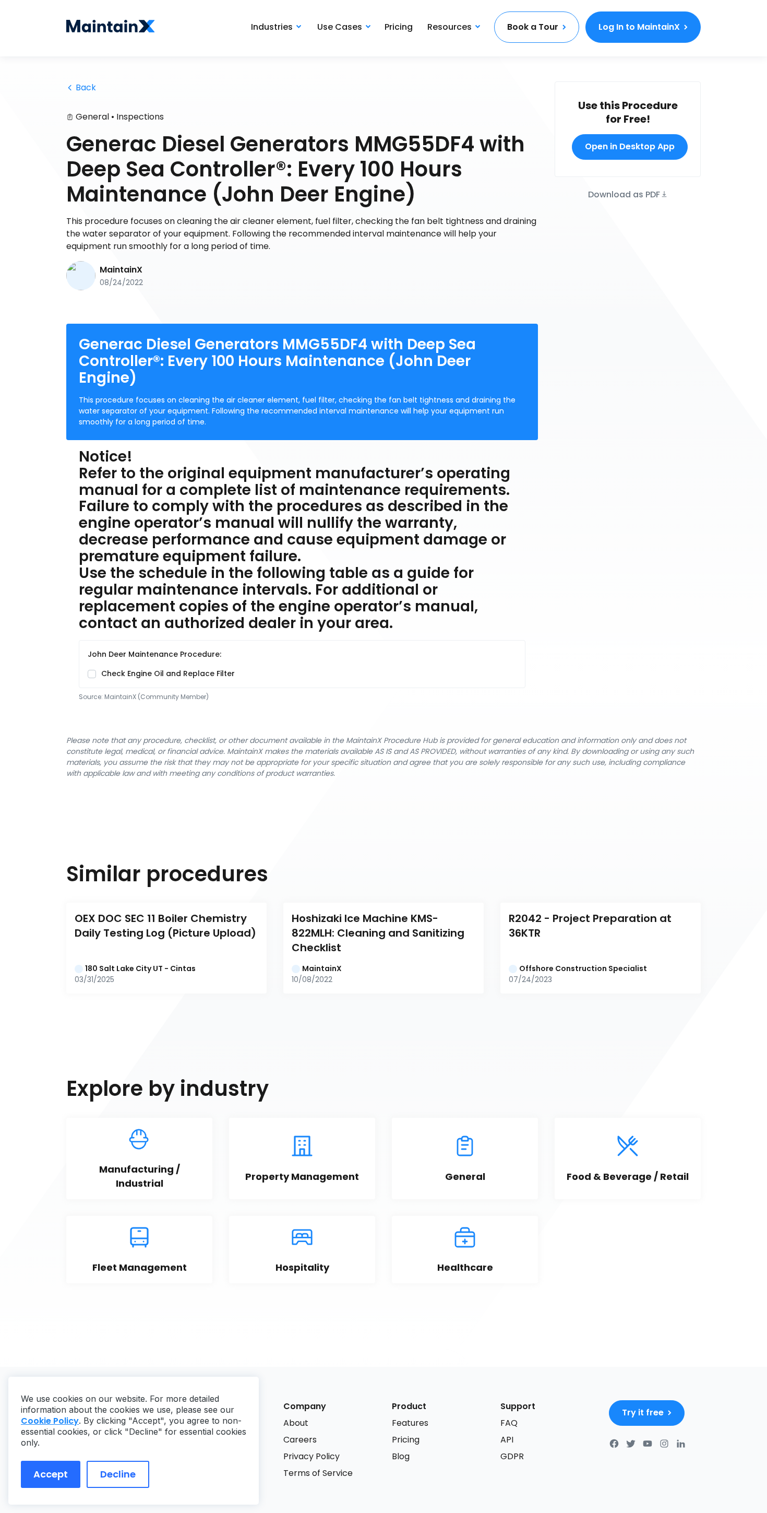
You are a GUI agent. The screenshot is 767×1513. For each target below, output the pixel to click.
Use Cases (339, 26)
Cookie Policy (50, 1421)
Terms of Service (318, 1473)
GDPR (512, 1456)
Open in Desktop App (630, 146)
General (92, 117)
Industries (272, 26)
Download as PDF (624, 193)
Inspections (140, 117)
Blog (401, 1456)
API (506, 1440)
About (295, 1423)
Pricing (399, 27)
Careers (300, 1440)
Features (410, 1423)
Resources (449, 26)
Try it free (643, 1412)
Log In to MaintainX (639, 27)
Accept (50, 1474)
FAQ (509, 1423)
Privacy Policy (311, 1456)
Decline (118, 1474)
